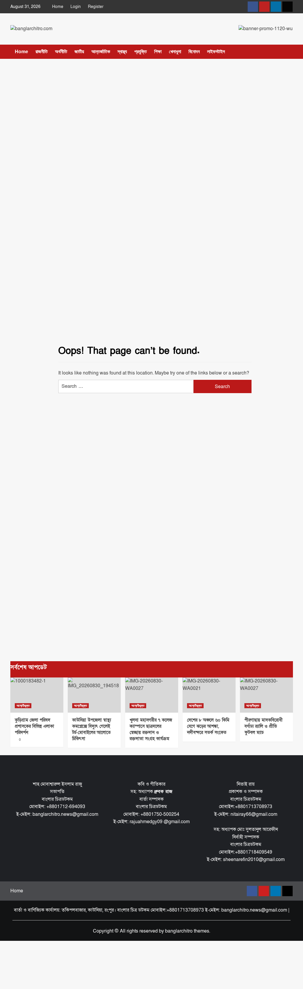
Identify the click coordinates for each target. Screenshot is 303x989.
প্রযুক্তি (140, 51)
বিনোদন (194, 51)
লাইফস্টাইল (216, 51)
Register (96, 6)
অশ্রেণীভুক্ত (23, 705)
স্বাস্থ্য (122, 51)
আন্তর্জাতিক (100, 51)
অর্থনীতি (61, 51)
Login (75, 6)
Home (57, 6)
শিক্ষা (158, 51)
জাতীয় (79, 51)
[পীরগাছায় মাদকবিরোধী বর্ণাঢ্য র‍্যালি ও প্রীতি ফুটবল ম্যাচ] (266, 695)
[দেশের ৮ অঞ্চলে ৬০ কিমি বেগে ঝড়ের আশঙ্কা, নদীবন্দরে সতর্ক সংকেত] (209, 695)
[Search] (289, 52)
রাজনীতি (42, 51)
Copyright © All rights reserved (125, 931)
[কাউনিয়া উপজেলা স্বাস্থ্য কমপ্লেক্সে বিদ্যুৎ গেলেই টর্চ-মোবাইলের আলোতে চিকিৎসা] (94, 695)
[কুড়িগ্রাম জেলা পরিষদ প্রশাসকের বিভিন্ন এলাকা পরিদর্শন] (36, 695)
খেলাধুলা (175, 51)
